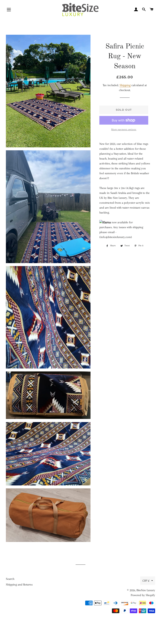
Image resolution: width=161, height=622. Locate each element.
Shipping (125, 85)
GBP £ (145, 580)
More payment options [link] (123, 129)
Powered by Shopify (143, 595)
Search (10, 579)
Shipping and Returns (19, 584)
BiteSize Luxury (145, 590)
